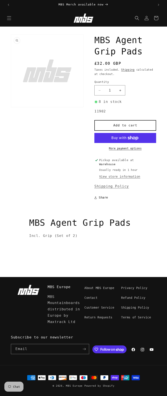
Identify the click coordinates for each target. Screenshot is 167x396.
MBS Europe (74, 385)
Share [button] (103, 197)
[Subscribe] (84, 349)
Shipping (128, 69)
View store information (119, 176)
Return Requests (98, 317)
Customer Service (99, 307)
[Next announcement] (158, 5)
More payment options (125, 148)
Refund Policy (133, 297)
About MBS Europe (99, 288)
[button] (9, 18)
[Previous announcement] (8, 5)
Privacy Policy (134, 288)
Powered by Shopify (99, 385)
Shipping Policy (111, 186)
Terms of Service (136, 317)
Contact (90, 297)
